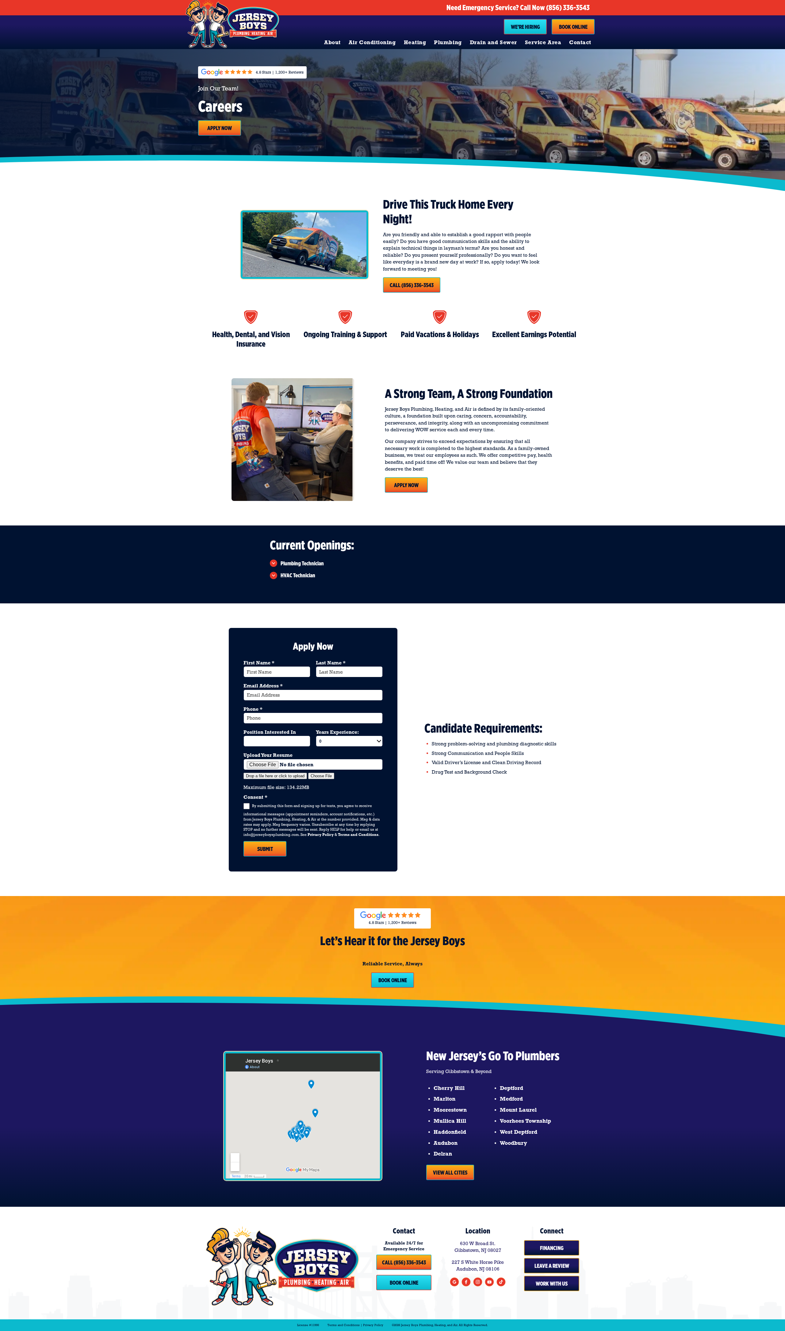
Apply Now (219, 128)
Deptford (511, 1088)
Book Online (573, 26)
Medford (511, 1099)
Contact (580, 42)
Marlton (444, 1099)
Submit (265, 848)
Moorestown (450, 1110)
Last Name (331, 663)
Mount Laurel (518, 1110)
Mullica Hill (450, 1121)
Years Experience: (337, 732)
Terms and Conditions (358, 835)
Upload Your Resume (268, 755)
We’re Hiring (525, 26)
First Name (258, 663)
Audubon (446, 1143)
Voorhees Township (525, 1121)
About (332, 42)
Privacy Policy (321, 835)
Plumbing (447, 42)
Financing (552, 1248)
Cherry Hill (449, 1088)
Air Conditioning (372, 42)
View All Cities (450, 1172)
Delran (443, 1154)
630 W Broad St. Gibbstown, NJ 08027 (477, 1247)
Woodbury (513, 1143)
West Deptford (518, 1132)
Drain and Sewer (493, 42)
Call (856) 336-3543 (412, 285)
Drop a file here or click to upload (275, 776)
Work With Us (552, 1283)
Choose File (321, 776)
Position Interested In (269, 732)
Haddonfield (450, 1132)
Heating (415, 42)
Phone (252, 709)
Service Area (543, 42)
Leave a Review (551, 1265)
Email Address (263, 686)
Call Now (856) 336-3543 (555, 7)
